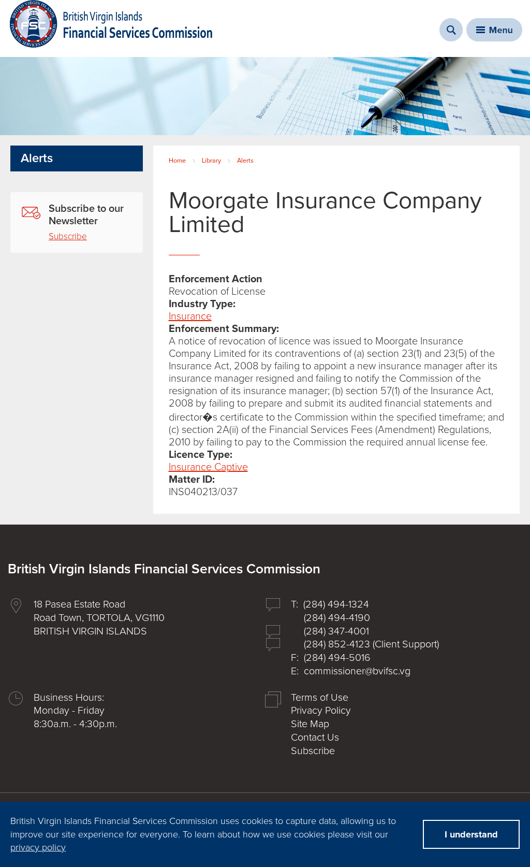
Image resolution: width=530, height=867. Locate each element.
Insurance (190, 316)
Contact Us (315, 737)
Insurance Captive (208, 467)
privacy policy (38, 847)
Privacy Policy (321, 710)
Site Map (310, 724)
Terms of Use (319, 697)
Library (211, 160)
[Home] (111, 24)
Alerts (245, 160)
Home (177, 160)
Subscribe (68, 236)
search (451, 29)
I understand (471, 834)
